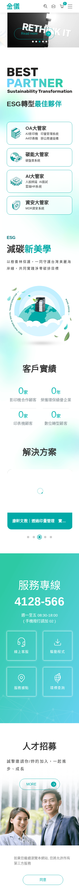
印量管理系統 (50, 133)
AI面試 (43, 182)
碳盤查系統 (32, 160)
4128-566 (39, 601)
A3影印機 (31, 133)
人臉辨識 (31, 182)
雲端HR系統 (33, 186)
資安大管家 (37, 202)
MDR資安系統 (34, 208)
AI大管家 (34, 176)
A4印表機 (31, 138)
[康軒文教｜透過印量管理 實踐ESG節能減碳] (39, 491)
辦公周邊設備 (50, 138)
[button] (33, 41)
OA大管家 (36, 128)
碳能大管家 (37, 154)
